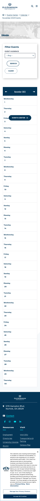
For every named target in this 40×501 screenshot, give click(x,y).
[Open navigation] (37, 6)
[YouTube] (15, 421)
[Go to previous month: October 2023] (6, 92)
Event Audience (12, 51)
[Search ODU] (32, 6)
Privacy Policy (20, 484)
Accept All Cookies (20, 496)
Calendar (23, 15)
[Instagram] (10, 421)
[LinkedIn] (20, 421)
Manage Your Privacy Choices (20, 491)
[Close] (38, 452)
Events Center (12, 15)
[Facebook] (5, 421)
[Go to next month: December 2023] (34, 92)
